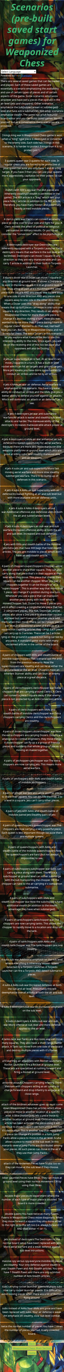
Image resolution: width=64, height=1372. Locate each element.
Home (32, 1353)
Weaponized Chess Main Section (32, 1348)
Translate (26, 75)
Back (32, 1343)
